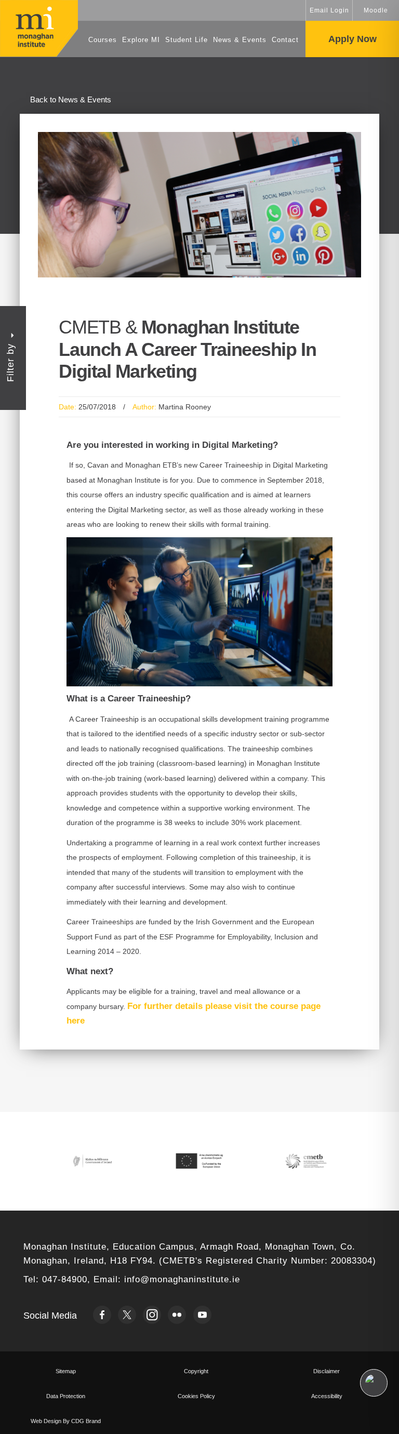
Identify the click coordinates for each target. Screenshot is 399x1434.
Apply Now (352, 39)
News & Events (240, 40)
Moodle (376, 10)
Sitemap (66, 1371)
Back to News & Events (70, 99)
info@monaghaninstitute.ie (182, 1279)
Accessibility (326, 1396)
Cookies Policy (196, 1396)
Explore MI (141, 40)
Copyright (196, 1371)
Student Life (186, 40)
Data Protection (65, 1396)
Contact (285, 40)
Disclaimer (326, 1371)
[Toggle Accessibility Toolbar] (374, 1383)
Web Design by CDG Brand (66, 1421)
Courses (102, 40)
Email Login (329, 10)
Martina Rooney (184, 407)
